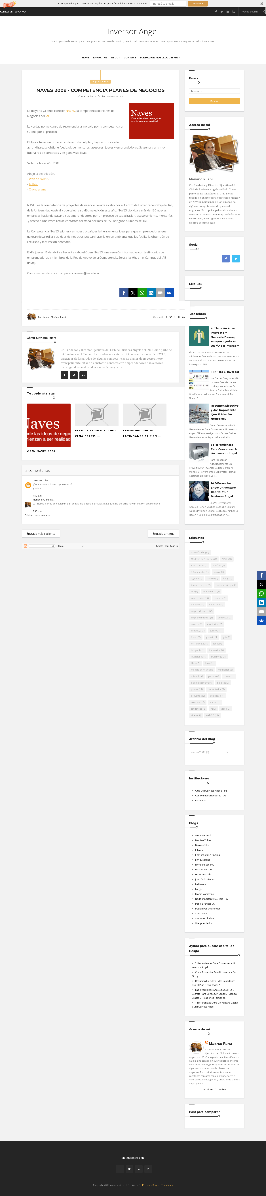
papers (212, 676)
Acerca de (6, 11)
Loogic (198, 889)
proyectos (196, 695)
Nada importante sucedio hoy (211, 898)
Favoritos (100, 57)
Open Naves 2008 (41, 451)
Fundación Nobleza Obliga (159, 57)
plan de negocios (200, 682)
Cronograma (37, 189)
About (115, 57)
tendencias (196, 708)
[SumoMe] (169, 292)
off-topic (195, 676)
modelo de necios (200, 669)
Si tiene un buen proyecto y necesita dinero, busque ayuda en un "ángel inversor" (225, 337)
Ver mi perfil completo (214, 1089)
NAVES (70, 111)
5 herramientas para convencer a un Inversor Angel (224, 449)
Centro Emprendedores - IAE (210, 795)
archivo (211, 578)
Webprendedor (203, 923)
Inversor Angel (133, 31)
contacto (218, 598)
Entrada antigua (163, 534)
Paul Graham (197, 565)
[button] (133, 3)
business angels (199, 585)
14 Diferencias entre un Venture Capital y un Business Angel (223, 490)
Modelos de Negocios (202, 559)
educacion (214, 604)
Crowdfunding (198, 552)
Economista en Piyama (207, 854)
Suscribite (198, 3)
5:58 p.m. (37, 511)
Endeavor (200, 800)
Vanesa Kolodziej (204, 918)
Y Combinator (198, 572)
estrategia (196, 630)
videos (194, 715)
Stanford (217, 565)
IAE (47, 116)
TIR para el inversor (225, 372)
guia (225, 637)
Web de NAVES (39, 179)
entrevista (223, 617)
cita (193, 591)
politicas (221, 682)
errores (195, 624)
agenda (195, 578)
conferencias (197, 598)
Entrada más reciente (40, 534)
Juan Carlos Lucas (205, 879)
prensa (194, 689)
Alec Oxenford (203, 835)
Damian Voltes (203, 840)
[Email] (160, 292)
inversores (216, 656)
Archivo (20, 11)
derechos (196, 604)
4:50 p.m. (37, 495)
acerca (217, 572)
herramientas (198, 643)
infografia (196, 650)
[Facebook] (123, 292)
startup (213, 702)
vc (212, 708)
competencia (209, 591)
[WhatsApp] (142, 292)
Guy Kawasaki (203, 874)
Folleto (33, 184)
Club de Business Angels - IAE (211, 790)
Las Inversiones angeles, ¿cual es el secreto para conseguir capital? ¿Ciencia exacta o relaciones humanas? (214, 993)
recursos (195, 702)
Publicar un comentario (37, 515)
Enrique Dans (202, 859)
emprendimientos (200, 617)
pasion (227, 676)
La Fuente (200, 884)
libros (194, 663)
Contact (130, 57)
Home (86, 57)
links (207, 663)
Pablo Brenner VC (205, 903)
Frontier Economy (204, 864)
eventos (214, 630)
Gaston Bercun (203, 869)
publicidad (215, 695)
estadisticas (213, 624)
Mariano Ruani (41, 499)
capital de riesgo (224, 585)
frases (194, 637)
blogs (226, 578)
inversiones (197, 656)
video (224, 708)
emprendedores (100, 81)
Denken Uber (202, 845)
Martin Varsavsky (204, 894)
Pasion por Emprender (207, 908)
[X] (133, 292)
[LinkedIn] (151, 292)
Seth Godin (201, 913)
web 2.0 (210, 715)
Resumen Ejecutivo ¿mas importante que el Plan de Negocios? (225, 412)
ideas (216, 643)
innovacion (215, 650)
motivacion (223, 669)
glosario (210, 637)
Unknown (38, 480)
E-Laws (199, 850)
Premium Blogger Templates (157, 1185)
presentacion (214, 689)
